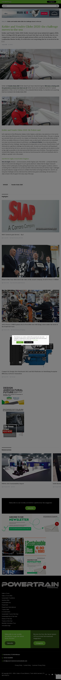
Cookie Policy (35, 340)
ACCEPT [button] (20, 342)
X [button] (46, 337)
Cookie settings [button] (28, 342)
